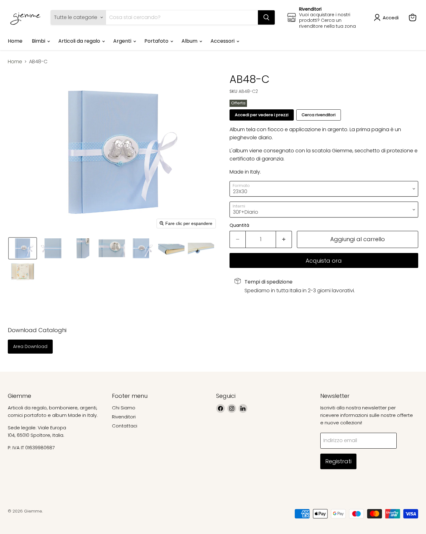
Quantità (239, 225)
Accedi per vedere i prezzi (261, 115)
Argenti (123, 41)
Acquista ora (324, 261)
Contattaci (124, 425)
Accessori (223, 41)
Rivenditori (124, 416)
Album (190, 41)
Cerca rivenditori (319, 115)
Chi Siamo (123, 407)
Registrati (338, 461)
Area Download (30, 346)
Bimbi (39, 41)
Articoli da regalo (79, 41)
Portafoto (157, 41)
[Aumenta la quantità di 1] (284, 239)
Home (15, 41)
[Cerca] (266, 17)
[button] (387, 17)
